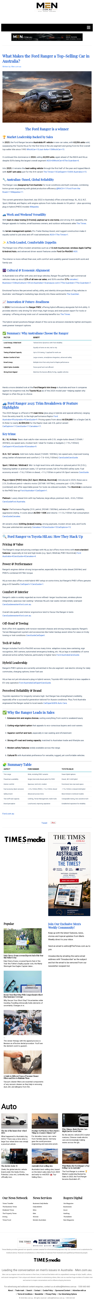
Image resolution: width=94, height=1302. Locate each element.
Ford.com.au (8, 813)
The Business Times (9, 1207)
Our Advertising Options (68, 1294)
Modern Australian (39, 1220)
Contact (37, 1290)
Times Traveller (7, 1203)
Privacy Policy (51, 1294)
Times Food (6, 1220)
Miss (34, 1210)
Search (29, 1290)
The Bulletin (67, 1217)
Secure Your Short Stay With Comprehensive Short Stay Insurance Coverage (23, 996)
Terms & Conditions (25, 1294)
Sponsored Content (62, 1290)
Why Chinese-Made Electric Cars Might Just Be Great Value (74, 1130)
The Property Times (9, 1213)
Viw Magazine (68, 1203)
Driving (4, 1217)
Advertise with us (79, 1290)
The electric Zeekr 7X (9, 1166)
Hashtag (66, 1213)
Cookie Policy (48, 1290)
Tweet (44, 823)
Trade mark (19, 1290)
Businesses (67, 1207)
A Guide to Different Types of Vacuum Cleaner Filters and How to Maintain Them (21, 1077)
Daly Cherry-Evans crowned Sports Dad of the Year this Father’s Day (23, 956)
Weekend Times (8, 1210)
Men (34, 1213)
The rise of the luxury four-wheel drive (14, 1132)
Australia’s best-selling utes (42, 1166)
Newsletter (39, 1294)
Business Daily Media (40, 1203)
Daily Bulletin (37, 1207)
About (10, 1290)
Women (35, 1217)
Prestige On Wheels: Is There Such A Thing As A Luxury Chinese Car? (45, 1132)
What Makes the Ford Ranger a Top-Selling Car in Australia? (76, 1167)
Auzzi (65, 1210)
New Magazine (68, 1220)
